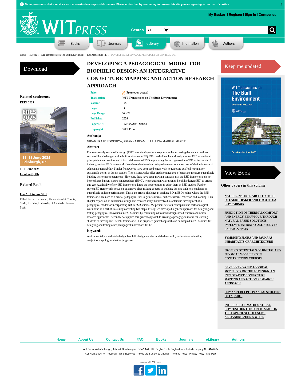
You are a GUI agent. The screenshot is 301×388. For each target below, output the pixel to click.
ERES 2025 (27, 102)
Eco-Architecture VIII (97, 54)
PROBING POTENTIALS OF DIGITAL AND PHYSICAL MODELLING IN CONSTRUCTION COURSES (253, 254)
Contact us (267, 14)
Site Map (211, 353)
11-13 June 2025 (29, 169)
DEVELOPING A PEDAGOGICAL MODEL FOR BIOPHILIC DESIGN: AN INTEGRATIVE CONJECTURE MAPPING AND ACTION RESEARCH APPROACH (250, 275)
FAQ (140, 339)
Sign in (250, 14)
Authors (229, 43)
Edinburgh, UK (29, 174)
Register (235, 14)
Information (190, 43)
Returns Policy (179, 353)
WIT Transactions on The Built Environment (62, 54)
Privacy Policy (196, 353)
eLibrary (153, 43)
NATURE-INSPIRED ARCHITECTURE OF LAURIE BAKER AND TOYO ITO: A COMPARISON (250, 200)
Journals (114, 43)
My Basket (216, 14)
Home (23, 54)
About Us (85, 339)
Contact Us (115, 339)
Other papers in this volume (243, 185)
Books (75, 43)
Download (35, 69)
